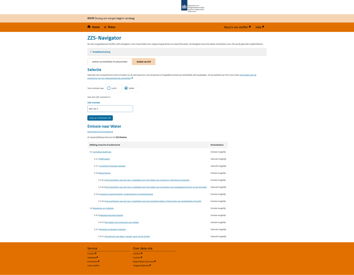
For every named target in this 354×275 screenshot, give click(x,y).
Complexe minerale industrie (112, 166)
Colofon (151, 253)
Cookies (151, 257)
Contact (105, 253)
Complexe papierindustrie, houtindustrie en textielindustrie (126, 194)
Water (131, 88)
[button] (110, 27)
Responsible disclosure (154, 261)
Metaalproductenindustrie (111, 215)
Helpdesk (106, 257)
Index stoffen (93, 265)
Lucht (114, 88)
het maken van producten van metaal (122, 222)
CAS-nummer (93, 102)
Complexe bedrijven (102, 152)
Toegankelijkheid (154, 265)
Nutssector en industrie (103, 208)
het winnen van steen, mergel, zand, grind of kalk (127, 236)
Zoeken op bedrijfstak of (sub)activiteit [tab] (109, 61)
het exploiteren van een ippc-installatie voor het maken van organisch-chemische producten (147, 180)
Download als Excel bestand (100, 131)
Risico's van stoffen (238, 27)
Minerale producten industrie (112, 229)
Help (261, 27)
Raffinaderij (104, 159)
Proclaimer (106, 261)
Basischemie (104, 173)
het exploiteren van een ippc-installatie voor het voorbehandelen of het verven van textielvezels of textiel (153, 201)
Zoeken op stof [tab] (144, 61)
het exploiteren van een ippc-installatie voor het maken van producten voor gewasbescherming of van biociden (156, 187)
